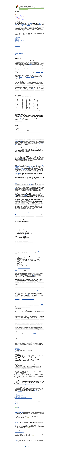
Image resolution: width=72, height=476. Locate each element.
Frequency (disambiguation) (19, 412)
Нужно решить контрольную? (22, 407)
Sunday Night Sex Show (40, 408)
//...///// (25, 384)
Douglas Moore (18, 408)
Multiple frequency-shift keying (19, 432)
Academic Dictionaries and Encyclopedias (26, 6)
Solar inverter (17, 440)
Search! (43, 7)
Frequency (16, 415)
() (30, 166)
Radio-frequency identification (19, 433)
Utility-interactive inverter (18, 425)
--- (26, 375)
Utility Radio (16, 422)
